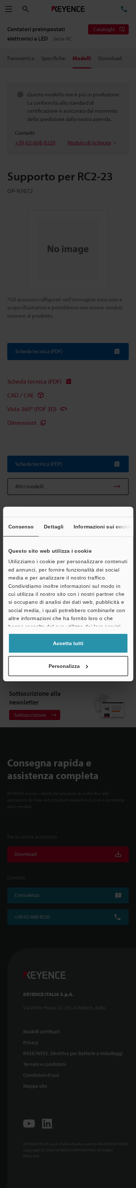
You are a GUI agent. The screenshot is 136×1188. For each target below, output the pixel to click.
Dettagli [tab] (53, 527)
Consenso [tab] (21, 527)
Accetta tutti (68, 643)
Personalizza (64, 666)
